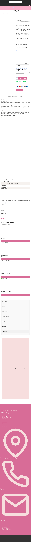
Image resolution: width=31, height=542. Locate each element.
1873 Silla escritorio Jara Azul (5, 273)
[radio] (20, 64)
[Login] (27, 5)
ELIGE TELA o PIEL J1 (19, 70)
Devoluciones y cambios (5, 419)
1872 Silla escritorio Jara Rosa (6, 291)
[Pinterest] (8, 414)
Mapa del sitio (4, 530)
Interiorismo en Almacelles (5, 528)
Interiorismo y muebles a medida (6, 529)
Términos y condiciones (5, 418)
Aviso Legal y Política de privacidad (6, 417)
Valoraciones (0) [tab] (21, 96)
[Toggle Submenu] (28, 301)
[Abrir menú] (29, 8)
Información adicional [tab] (15, 96)
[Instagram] (4, 414)
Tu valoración (3, 204)
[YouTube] (6, 414)
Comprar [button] (15, 240)
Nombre (2, 210)
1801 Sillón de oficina (4, 255)
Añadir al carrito (23, 78)
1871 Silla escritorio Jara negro (6, 237)
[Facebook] (2, 414)
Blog (2, 423)
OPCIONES (18, 65)
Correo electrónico (4, 213)
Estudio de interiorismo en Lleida (6, 524)
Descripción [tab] (9, 96)
